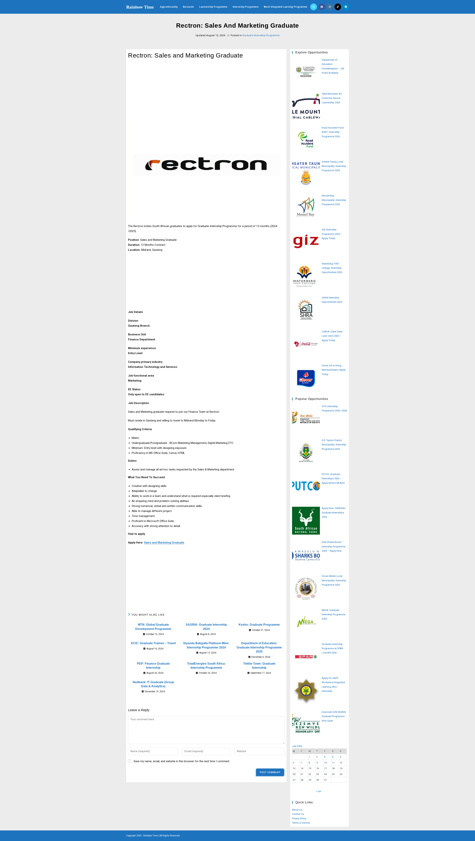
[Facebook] (321, 7)
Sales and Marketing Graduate (164, 542)
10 (325, 762)
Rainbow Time (140, 7)
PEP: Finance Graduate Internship (153, 665)
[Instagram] (330, 7)
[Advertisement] (206, 92)
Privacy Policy (299, 818)
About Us (297, 809)
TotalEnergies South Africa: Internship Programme (206, 665)
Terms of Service (301, 822)
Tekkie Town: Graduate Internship (259, 665)
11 (333, 762)
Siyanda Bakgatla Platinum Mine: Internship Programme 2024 (206, 645)
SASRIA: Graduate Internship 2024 (206, 626)
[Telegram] (346, 7)
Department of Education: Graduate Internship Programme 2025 (259, 647)
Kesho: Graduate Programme (259, 624)
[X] (313, 7)
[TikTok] (338, 7)
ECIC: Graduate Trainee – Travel (153, 643)
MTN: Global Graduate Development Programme (153, 626)
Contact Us (298, 814)
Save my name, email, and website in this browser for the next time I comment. (182, 761)
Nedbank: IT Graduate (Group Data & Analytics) (153, 684)
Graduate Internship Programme (260, 35)
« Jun (318, 791)
